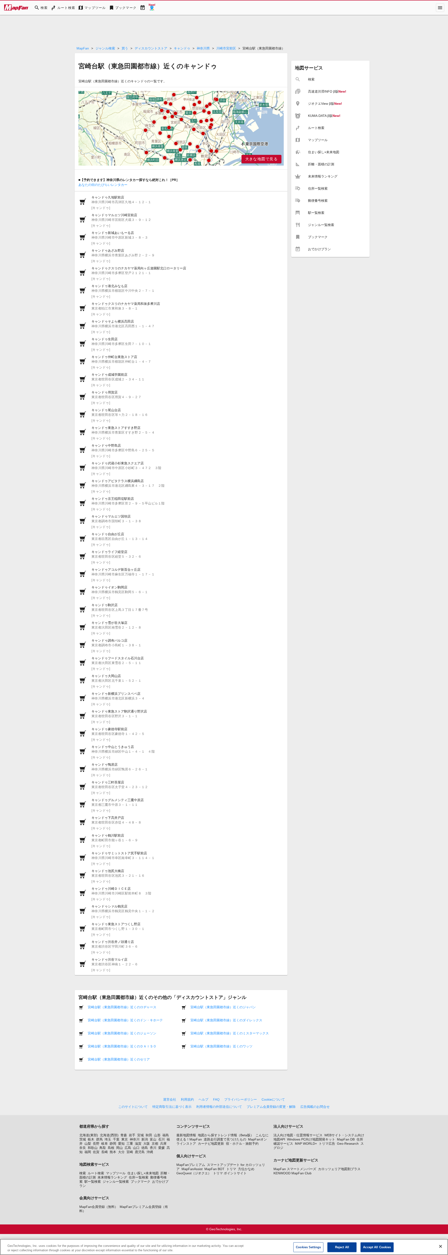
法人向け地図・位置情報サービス (297, 1135)
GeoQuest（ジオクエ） (193, 1173)
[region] (181, 128)
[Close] (440, 1246)
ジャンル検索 (105, 48)
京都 (155, 1143)
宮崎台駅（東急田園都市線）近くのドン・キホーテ (125, 1020)
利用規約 (187, 1099)
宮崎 (129, 1152)
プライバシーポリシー (240, 1099)
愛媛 (161, 1148)
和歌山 (93, 1148)
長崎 (104, 1152)
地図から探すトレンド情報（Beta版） (226, 1135)
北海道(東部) (88, 1135)
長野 (96, 1143)
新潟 (144, 1139)
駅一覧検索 (92, 1181)
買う (125, 48)
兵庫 (163, 1143)
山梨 (87, 1143)
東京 (124, 1139)
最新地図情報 (186, 1135)
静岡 (113, 1143)
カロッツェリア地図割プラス (339, 1169)
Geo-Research (348, 1143)
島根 (111, 1148)
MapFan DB (346, 1139)
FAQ (216, 1099)
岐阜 (104, 1143)
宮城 (140, 1135)
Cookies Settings (308, 1247)
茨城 (82, 1139)
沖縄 (150, 1152)
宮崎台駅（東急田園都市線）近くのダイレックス (226, 1020)
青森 (123, 1135)
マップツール (116, 1173)
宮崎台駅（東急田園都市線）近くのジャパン (223, 1007)
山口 (136, 1148)
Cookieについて (273, 1099)
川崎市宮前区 (226, 48)
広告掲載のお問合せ (315, 1107)
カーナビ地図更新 (211, 1143)
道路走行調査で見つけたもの (225, 1139)
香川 (153, 1148)
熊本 (113, 1152)
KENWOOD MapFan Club (292, 1173)
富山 (153, 1139)
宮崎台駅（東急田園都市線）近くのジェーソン (122, 1033)
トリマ (231, 1169)
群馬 (99, 1139)
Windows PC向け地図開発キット (311, 1139)
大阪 (146, 1143)
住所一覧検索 (138, 1177)
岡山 (119, 1148)
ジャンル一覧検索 (116, 1181)
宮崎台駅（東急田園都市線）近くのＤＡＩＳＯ (122, 1046)
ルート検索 (96, 1173)
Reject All (342, 1247)
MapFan (83, 48)
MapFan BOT (214, 1169)
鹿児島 (140, 1152)
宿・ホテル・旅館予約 (242, 1143)
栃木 (91, 1139)
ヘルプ (203, 1099)
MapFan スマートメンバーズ (294, 1169)
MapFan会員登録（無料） (98, 1207)
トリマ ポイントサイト (230, 1173)
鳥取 (102, 1148)
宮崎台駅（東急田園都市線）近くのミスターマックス (229, 1033)
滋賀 (138, 1143)
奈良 (82, 1148)
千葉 (116, 1139)
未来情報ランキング (112, 1177)
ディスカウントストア (151, 48)
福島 (165, 1135)
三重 (129, 1143)
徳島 (144, 1148)
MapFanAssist (192, 1169)
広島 (128, 1148)
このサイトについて (133, 1107)
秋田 (149, 1135)
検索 (82, 1173)
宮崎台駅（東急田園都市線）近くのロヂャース (122, 1007)
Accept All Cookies (377, 1247)
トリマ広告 (327, 1143)
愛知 (121, 1143)
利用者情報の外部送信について (219, 1107)
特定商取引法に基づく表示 (172, 1107)
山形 (157, 1135)
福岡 (87, 1152)
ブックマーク (140, 1181)
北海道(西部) (109, 1135)
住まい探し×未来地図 (143, 1173)
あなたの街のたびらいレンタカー (102, 185)
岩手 (132, 1135)
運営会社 (169, 1099)
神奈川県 (203, 48)
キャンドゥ (182, 48)
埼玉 (108, 1139)
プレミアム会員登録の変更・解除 (271, 1107)
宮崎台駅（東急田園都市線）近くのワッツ (221, 1046)
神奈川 (135, 1139)
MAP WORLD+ (306, 1143)
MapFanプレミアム (190, 1165)
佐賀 (96, 1152)
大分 (121, 1152)
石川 (161, 1139)
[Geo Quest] (152, 7)
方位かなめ (246, 1169)
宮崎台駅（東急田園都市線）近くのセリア (119, 1059)
